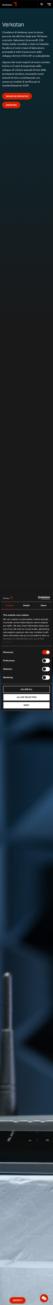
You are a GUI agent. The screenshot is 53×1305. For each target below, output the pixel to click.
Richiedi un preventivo (17, 96)
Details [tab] (26, 605)
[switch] (46, 660)
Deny (26, 705)
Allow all (26, 689)
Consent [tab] (9, 605)
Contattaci (11, 105)
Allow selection (26, 697)
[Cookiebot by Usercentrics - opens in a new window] (38, 598)
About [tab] (43, 605)
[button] (44, 1298)
